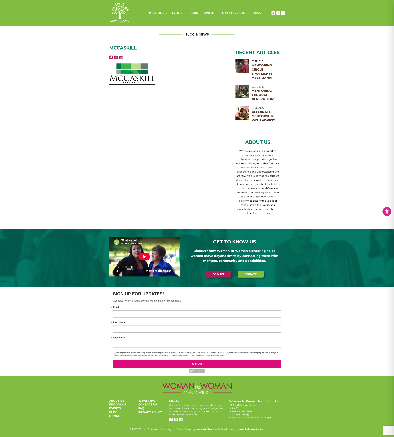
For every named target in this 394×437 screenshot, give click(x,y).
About (258, 13)
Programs (156, 13)
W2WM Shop (148, 400)
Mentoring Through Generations (263, 95)
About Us (116, 400)
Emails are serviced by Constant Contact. (210, 355)
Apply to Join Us (233, 13)
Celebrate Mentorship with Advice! (263, 116)
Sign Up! (197, 363)
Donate (208, 13)
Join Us (218, 274)
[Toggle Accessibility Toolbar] (387, 211)
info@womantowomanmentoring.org (251, 417)
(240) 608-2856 (238, 414)
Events (177, 13)
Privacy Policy (150, 412)
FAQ (141, 408)
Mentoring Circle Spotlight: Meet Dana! (262, 72)
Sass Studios (204, 429)
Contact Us (147, 404)
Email (116, 307)
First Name (119, 322)
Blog (194, 13)
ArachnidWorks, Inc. (252, 429)
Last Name (119, 337)
